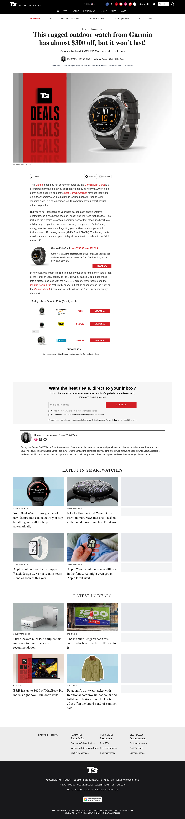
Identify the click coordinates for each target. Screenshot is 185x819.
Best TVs (104, 743)
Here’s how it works (125, 65)
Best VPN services (80, 753)
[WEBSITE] (41, 439)
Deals (49, 18)
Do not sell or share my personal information (92, 790)
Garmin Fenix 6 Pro (40, 285)
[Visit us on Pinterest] (116, 4)
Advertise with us (104, 785)
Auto (113, 11)
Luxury (103, 11)
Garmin (39, 184)
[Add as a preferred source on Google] (92, 799)
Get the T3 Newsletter (70, 18)
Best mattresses (107, 753)
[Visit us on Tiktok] (134, 4)
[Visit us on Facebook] (107, 4)
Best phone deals (138, 738)
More (123, 11)
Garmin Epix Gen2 (95, 184)
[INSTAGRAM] (36, 439)
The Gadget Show (121, 18)
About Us (109, 780)
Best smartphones (108, 748)
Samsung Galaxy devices (83, 743)
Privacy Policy (111, 420)
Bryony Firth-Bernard (80, 59)
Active (76, 11)
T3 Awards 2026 (97, 18)
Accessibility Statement (59, 780)
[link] (39, 257)
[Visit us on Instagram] (125, 4)
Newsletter (106, 176)
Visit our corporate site (124, 811)
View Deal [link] (100, 311)
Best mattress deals (139, 743)
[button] (71, 310)
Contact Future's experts (88, 780)
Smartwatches (96, 29)
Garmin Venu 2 (42, 289)
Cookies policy (85, 785)
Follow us (92, 176)
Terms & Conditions (94, 420)
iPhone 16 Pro (77, 738)
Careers (121, 785)
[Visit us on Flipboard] (130, 4)
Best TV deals (136, 748)
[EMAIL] (45, 439)
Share (37, 176)
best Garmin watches (75, 193)
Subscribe (162, 4)
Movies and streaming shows (84, 748)
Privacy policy (67, 785)
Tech (66, 11)
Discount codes (137, 753)
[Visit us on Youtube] (121, 4)
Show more (73, 349)
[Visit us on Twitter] (111, 4)
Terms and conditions (127, 780)
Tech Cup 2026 (145, 18)
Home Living (89, 11)
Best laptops (106, 738)
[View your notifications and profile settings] (154, 4)
